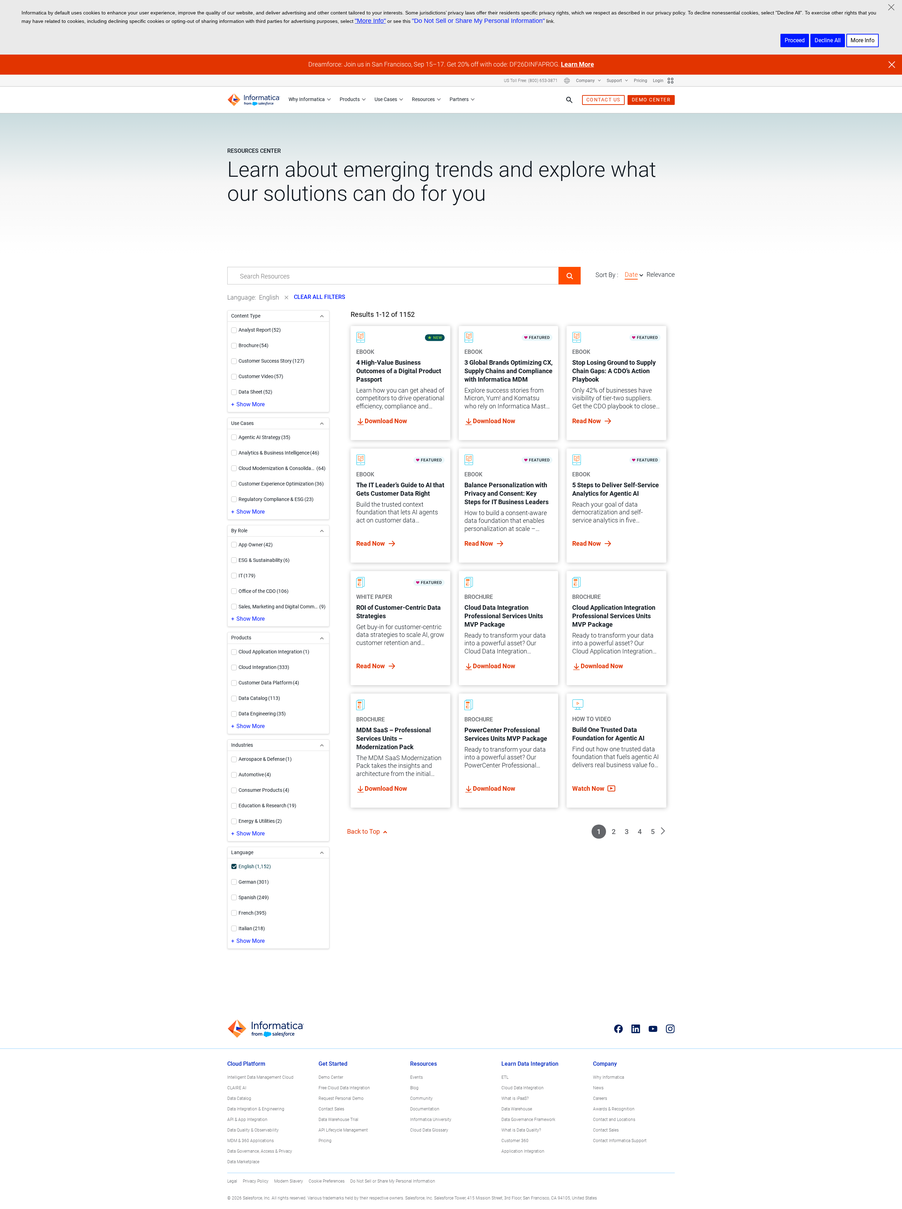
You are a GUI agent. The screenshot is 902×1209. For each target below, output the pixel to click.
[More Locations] (566, 80)
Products (350, 99)
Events (416, 1077)
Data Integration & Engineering (255, 1109)
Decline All (828, 40)
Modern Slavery (288, 1181)
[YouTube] (653, 1028)
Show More (250, 404)
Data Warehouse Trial (338, 1119)
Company (586, 80)
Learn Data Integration (529, 1063)
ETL (504, 1077)
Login (658, 80)
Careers (600, 1098)
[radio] (641, 275)
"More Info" (370, 20)
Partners (459, 99)
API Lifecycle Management (343, 1130)
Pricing (640, 80)
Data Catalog (239, 1098)
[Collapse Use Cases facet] (322, 423)
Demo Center (331, 1077)
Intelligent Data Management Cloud (260, 1077)
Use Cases (386, 99)
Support (615, 80)
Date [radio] (631, 274)
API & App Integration (247, 1119)
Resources (423, 99)
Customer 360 (515, 1140)
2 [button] (614, 831)
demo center (651, 99)
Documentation (424, 1109)
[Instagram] (670, 1028)
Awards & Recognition (614, 1109)
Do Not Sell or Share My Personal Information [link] (392, 1181)
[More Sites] (670, 80)
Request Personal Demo (341, 1098)
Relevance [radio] (661, 274)
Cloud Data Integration (522, 1087)
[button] (569, 275)
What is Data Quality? (521, 1130)
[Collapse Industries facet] (322, 745)
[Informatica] (253, 100)
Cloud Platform (246, 1063)
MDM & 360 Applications (250, 1140)
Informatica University (430, 1119)
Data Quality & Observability (253, 1130)
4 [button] (640, 831)
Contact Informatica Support (620, 1140)
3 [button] (627, 831)
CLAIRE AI (236, 1087)
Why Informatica (307, 99)
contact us (603, 99)
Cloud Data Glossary (429, 1130)
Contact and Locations (614, 1119)
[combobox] (393, 276)
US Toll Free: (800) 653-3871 (531, 80)
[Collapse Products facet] (322, 637)
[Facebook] (618, 1028)
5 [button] (653, 831)
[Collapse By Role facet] (322, 530)
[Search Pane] (569, 100)
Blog (414, 1087)
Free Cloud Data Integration (344, 1087)
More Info (863, 40)
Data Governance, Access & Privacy (259, 1151)
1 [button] (599, 831)
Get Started (333, 1063)
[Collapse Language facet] (322, 852)
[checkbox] (234, 330)
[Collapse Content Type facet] (322, 316)
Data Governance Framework (528, 1119)
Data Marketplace (243, 1161)
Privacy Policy (255, 1181)
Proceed (795, 40)
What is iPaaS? (515, 1098)
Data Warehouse (516, 1109)
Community (421, 1098)
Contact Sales (331, 1109)
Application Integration (522, 1151)
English (269, 297)
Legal (232, 1181)
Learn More (577, 64)
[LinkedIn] (635, 1028)
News (598, 1087)
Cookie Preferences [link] (327, 1181)
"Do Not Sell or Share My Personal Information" (478, 20)
